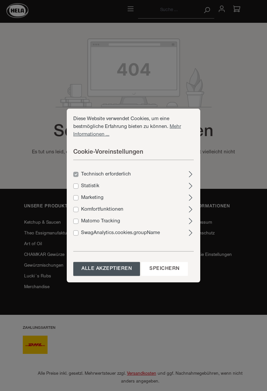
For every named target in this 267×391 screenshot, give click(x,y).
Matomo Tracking (100, 221)
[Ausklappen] (191, 173)
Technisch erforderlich (106, 174)
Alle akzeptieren (106, 268)
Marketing (92, 197)
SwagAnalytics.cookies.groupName (120, 232)
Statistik (90, 186)
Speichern (164, 268)
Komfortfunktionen (102, 209)
